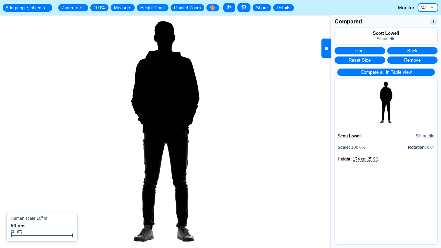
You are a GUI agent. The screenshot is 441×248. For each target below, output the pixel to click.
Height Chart (152, 7)
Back (412, 50)
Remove (412, 60)
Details (283, 7)
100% (99, 7)
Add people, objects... (27, 7)
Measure (122, 7)
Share (262, 7)
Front (360, 50)
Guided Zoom (187, 7)
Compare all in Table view (386, 72)
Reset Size (360, 60)
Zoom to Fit (73, 7)
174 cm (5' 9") (365, 159)
